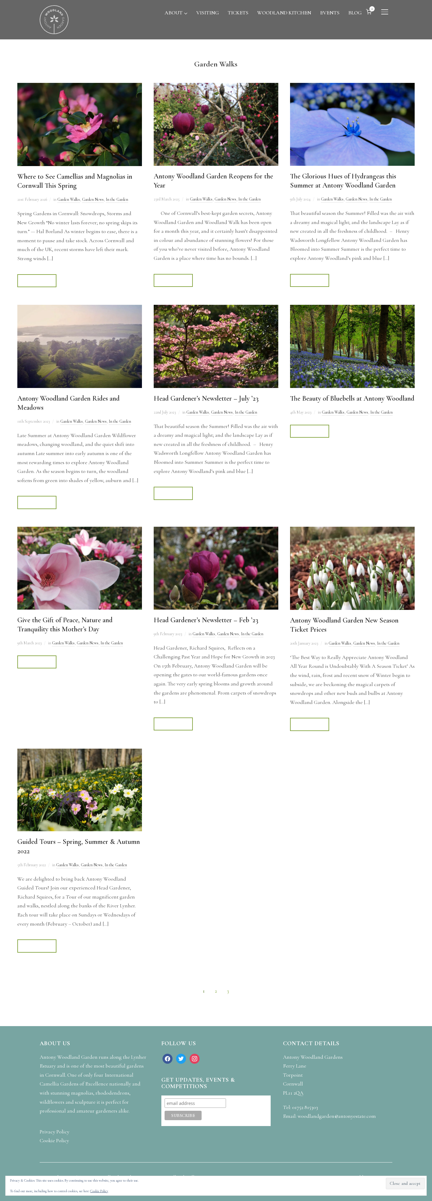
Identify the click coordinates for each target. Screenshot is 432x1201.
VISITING (207, 12)
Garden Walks (68, 199)
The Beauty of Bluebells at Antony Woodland (352, 398)
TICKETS (238, 12)
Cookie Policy (99, 1191)
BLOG (355, 12)
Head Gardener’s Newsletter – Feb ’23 (206, 620)
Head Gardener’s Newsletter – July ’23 (206, 398)
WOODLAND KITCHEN (284, 12)
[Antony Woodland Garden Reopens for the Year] (216, 87)
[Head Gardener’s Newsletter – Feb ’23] (216, 531)
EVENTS (329, 12)
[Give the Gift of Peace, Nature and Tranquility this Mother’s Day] (79, 531)
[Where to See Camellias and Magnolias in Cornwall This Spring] (79, 87)
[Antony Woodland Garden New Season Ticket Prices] (352, 531)
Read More (36, 281)
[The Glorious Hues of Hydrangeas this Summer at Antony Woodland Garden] (352, 87)
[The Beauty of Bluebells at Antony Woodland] (352, 309)
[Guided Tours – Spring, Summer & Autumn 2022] (79, 753)
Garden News (93, 199)
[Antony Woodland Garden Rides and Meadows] (79, 309)
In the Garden (117, 199)
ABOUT (173, 12)
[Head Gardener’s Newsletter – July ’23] (216, 309)
